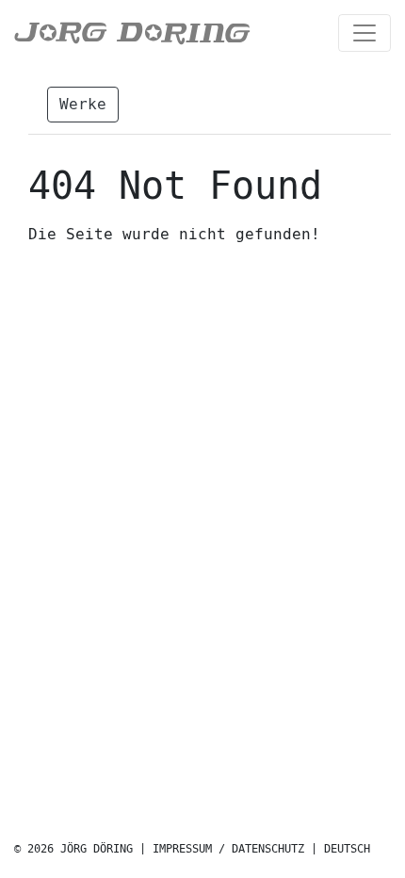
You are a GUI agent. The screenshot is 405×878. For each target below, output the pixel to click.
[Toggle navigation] (364, 33)
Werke (82, 104)
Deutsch (347, 849)
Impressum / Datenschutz (228, 849)
